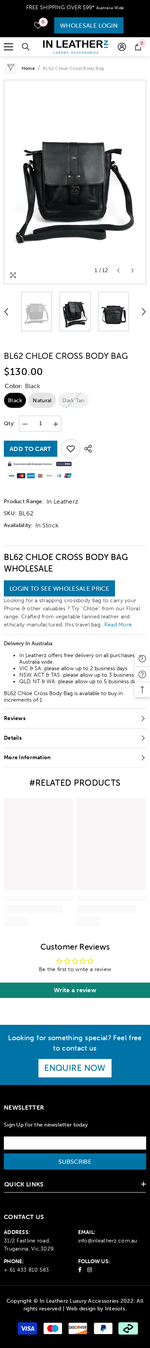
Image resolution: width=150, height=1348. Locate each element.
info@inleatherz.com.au (107, 1240)
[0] (38, 25)
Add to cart (31, 449)
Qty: (9, 423)
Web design (81, 1308)
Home (28, 68)
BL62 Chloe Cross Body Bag (66, 356)
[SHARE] (86, 448)
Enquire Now (75, 1068)
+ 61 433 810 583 (26, 1270)
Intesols (115, 1308)
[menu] (8, 46)
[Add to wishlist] (70, 448)
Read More (118, 624)
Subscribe (75, 1161)
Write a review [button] (75, 990)
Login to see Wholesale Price (59, 588)
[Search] (25, 46)
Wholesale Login (89, 25)
